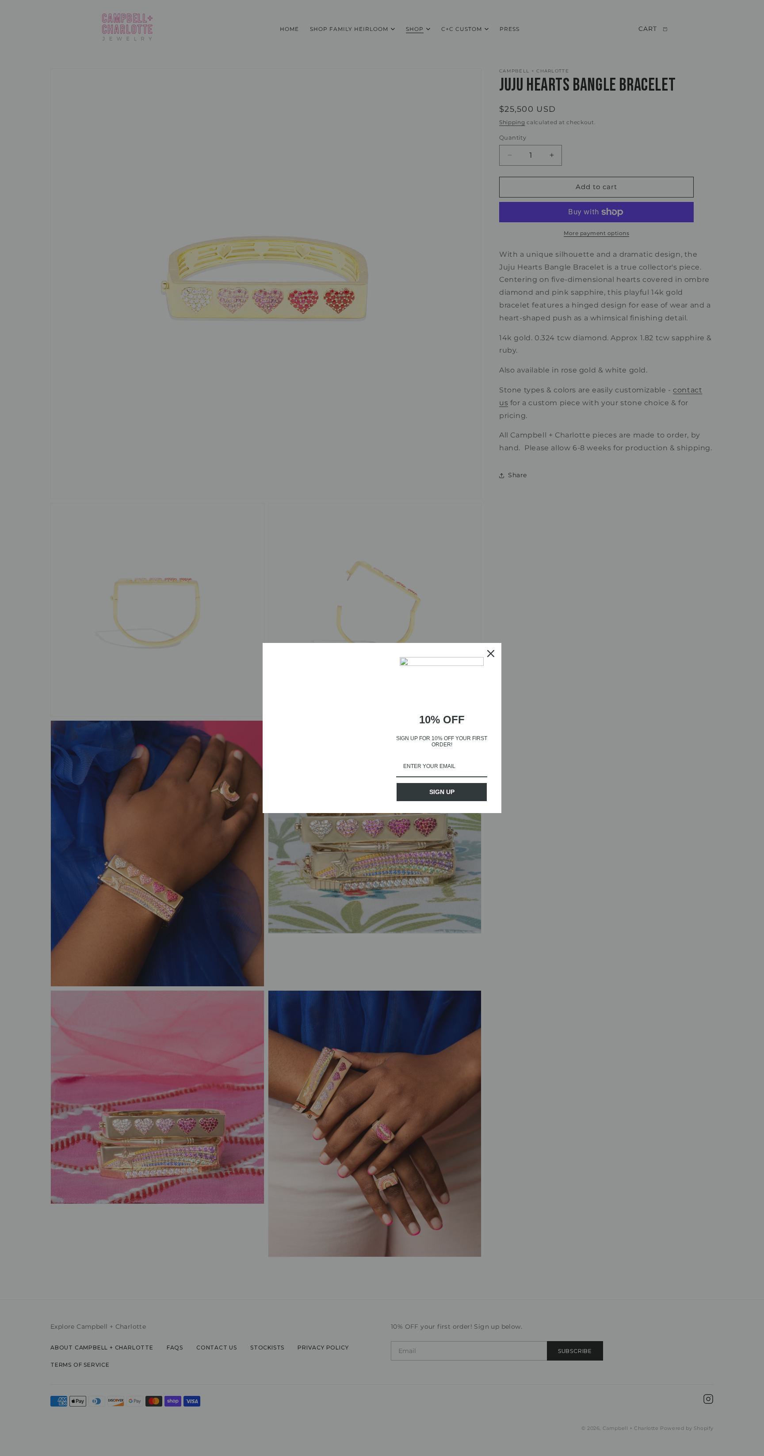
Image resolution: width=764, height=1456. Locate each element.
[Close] (490, 653)
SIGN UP (442, 791)
